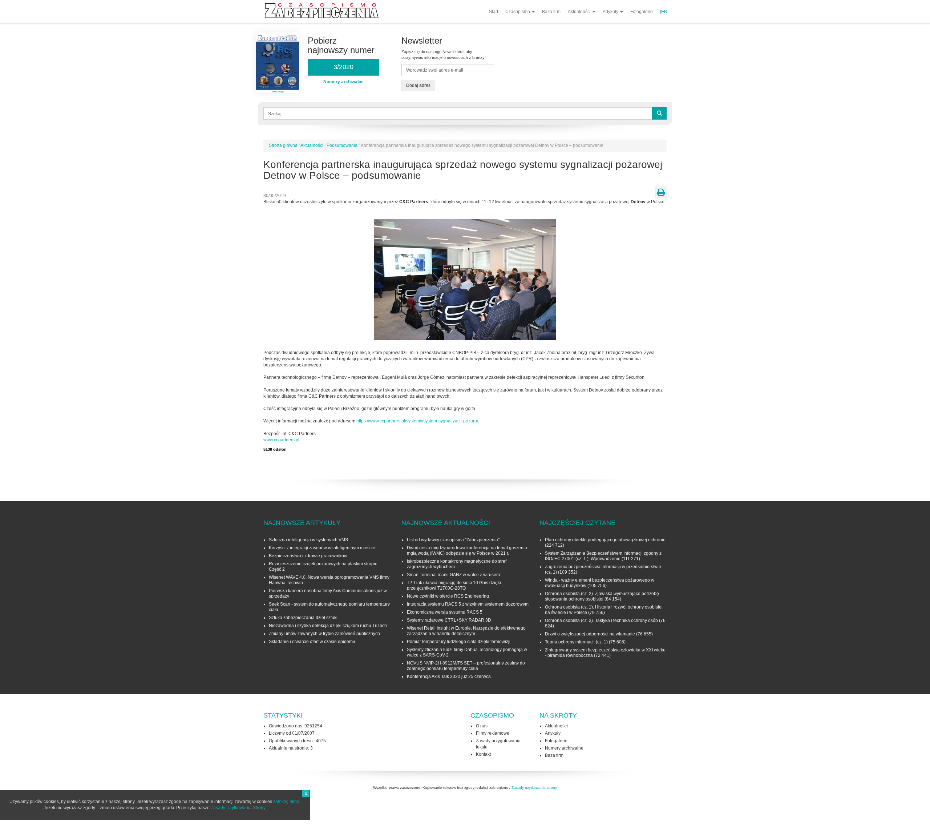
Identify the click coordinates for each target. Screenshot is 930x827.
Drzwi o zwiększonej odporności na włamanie (590, 634)
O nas (482, 725)
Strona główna (283, 145)
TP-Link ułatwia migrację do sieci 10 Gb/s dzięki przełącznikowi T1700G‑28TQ (454, 585)
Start (493, 11)
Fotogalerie (641, 11)
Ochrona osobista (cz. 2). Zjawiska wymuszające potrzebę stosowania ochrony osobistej (602, 596)
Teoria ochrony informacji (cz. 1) (576, 642)
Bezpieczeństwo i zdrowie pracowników (308, 555)
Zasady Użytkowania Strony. (238, 807)
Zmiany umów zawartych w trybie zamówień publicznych (324, 633)
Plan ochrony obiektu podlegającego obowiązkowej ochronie (605, 539)
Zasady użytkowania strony (534, 788)
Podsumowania (342, 145)
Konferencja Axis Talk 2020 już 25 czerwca (449, 676)
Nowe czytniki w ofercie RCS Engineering (448, 596)
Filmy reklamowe (492, 733)
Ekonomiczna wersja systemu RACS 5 (444, 612)
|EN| (664, 11)
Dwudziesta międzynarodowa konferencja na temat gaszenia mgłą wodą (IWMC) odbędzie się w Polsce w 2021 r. (467, 550)
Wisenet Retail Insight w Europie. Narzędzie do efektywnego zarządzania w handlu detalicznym (466, 631)
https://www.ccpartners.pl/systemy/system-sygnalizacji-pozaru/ (417, 420)
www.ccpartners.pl (281, 439)
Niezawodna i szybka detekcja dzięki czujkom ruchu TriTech (328, 625)
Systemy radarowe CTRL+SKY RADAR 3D (449, 620)
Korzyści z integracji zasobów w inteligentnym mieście (322, 547)
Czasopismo (518, 11)
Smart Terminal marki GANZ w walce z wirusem (453, 574)
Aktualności (580, 11)
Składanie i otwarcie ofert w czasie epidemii (312, 641)
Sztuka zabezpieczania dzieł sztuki (303, 617)
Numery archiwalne (564, 748)
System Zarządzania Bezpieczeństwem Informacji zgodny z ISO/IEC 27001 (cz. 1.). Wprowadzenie (603, 556)
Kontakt (483, 754)
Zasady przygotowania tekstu (498, 744)
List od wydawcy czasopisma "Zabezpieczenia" (453, 539)
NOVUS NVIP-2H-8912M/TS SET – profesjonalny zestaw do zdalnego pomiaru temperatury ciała (466, 666)
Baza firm (551, 11)
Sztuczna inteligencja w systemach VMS (308, 539)
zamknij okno (286, 801)
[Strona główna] (324, 11)
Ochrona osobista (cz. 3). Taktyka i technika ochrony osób (601, 620)
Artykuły (611, 11)
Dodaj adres (418, 85)
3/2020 (343, 67)
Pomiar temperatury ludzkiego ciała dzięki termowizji (458, 641)
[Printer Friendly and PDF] (661, 192)
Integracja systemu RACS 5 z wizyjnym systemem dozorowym (468, 604)
